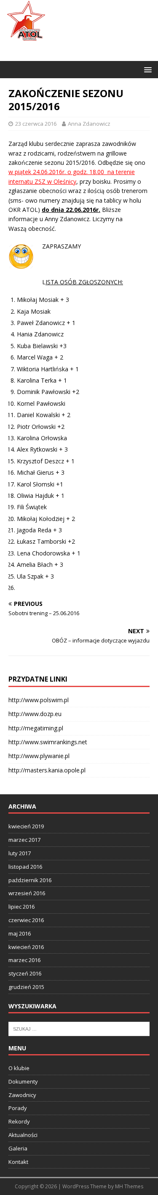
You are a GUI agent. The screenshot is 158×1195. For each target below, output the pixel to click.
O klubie (18, 1068)
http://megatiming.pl (35, 728)
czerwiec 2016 (26, 920)
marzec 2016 (24, 960)
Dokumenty (23, 1081)
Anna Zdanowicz (89, 123)
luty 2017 (19, 853)
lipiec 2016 (21, 906)
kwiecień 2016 (26, 947)
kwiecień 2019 (26, 826)
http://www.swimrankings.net (47, 742)
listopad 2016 (25, 866)
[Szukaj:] (79, 1028)
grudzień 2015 (26, 987)
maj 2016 (19, 933)
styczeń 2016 (24, 973)
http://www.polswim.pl (38, 700)
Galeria (17, 1148)
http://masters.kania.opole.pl (47, 770)
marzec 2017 (24, 839)
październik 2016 (29, 880)
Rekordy (19, 1121)
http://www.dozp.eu (35, 714)
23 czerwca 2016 (35, 123)
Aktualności (22, 1135)
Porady (17, 1108)
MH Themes (129, 1186)
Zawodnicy (22, 1095)
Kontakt (18, 1162)
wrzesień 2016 (26, 893)
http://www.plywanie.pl (39, 756)
